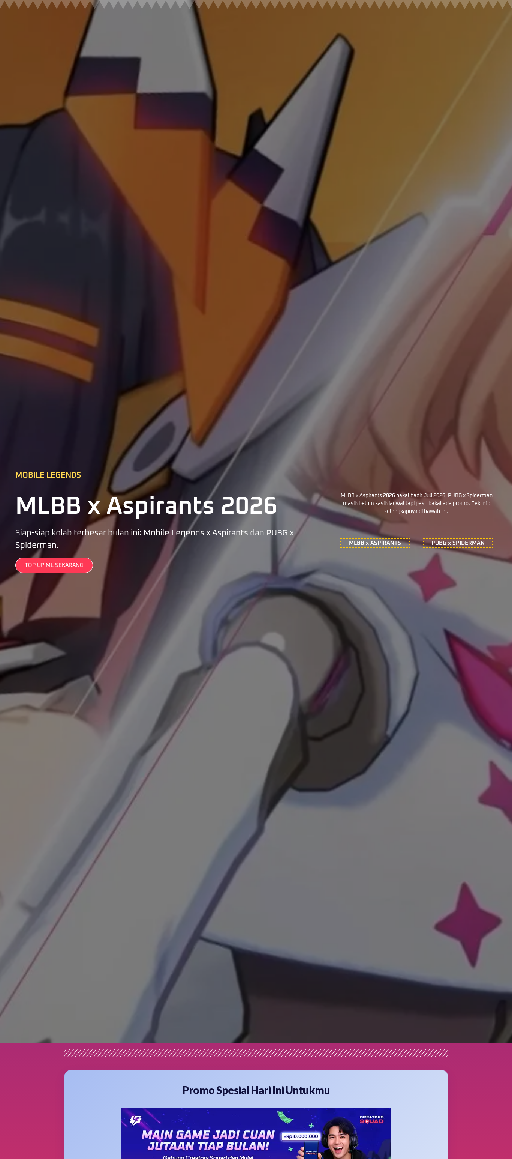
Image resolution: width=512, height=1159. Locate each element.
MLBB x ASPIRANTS (375, 543)
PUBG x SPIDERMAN (458, 543)
